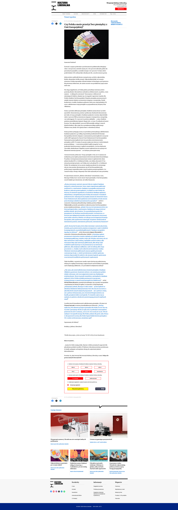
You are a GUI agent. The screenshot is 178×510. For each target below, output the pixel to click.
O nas (73, 486)
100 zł (99, 367)
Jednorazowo (93, 378)
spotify (64, 491)
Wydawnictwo (103, 13)
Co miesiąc (75, 378)
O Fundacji (74, 498)
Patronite (117, 498)
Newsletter (74, 492)
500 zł (73, 367)
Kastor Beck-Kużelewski (76, 471)
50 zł (73, 371)
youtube (54, 491)
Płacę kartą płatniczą (78, 388)
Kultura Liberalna (60, 6)
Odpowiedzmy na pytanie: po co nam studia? (59, 464)
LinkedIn (60, 24)
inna (100, 371)
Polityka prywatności (99, 489)
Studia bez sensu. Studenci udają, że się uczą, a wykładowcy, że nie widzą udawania (78, 465)
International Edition (77, 495)
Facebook (52, 24)
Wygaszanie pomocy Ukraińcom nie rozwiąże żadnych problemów (68, 440)
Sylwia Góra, (93, 442)
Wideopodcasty (85, 13)
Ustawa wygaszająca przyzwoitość (101, 439)
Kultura (76, 13)
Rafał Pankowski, (114, 471)
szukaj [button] (114, 13)
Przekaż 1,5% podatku (120, 495)
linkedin (62, 491)
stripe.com (100, 388)
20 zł (86, 371)
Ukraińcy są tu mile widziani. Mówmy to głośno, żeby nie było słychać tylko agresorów (98, 465)
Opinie (94, 13)
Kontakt (74, 489)
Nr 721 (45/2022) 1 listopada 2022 (72, 21)
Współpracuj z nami (120, 489)
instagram (56, 491)
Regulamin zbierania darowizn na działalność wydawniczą (99, 494)
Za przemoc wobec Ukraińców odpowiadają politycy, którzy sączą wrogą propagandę (117, 465)
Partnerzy (117, 486)
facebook (51, 491)
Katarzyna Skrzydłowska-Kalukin (60, 444)
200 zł (86, 367)
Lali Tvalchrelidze (102, 442)
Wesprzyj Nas (118, 492)
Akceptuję (75, 385)
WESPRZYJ (121, 8)
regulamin (77, 385)
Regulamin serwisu (98, 486)
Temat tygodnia (66, 13)
